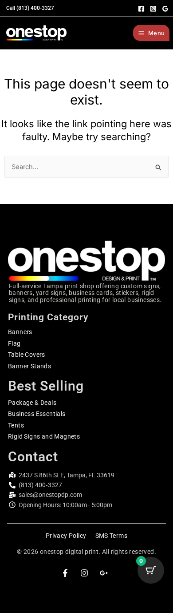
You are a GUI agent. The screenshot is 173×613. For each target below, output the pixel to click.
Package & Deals (32, 402)
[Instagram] (153, 8)
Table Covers (26, 354)
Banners (20, 331)
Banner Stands (29, 366)
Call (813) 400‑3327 (30, 8)
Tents (16, 425)
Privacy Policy (66, 535)
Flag (14, 343)
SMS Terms (111, 535)
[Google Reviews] (165, 8)
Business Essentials (37, 413)
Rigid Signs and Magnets (44, 436)
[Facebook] (141, 8)
